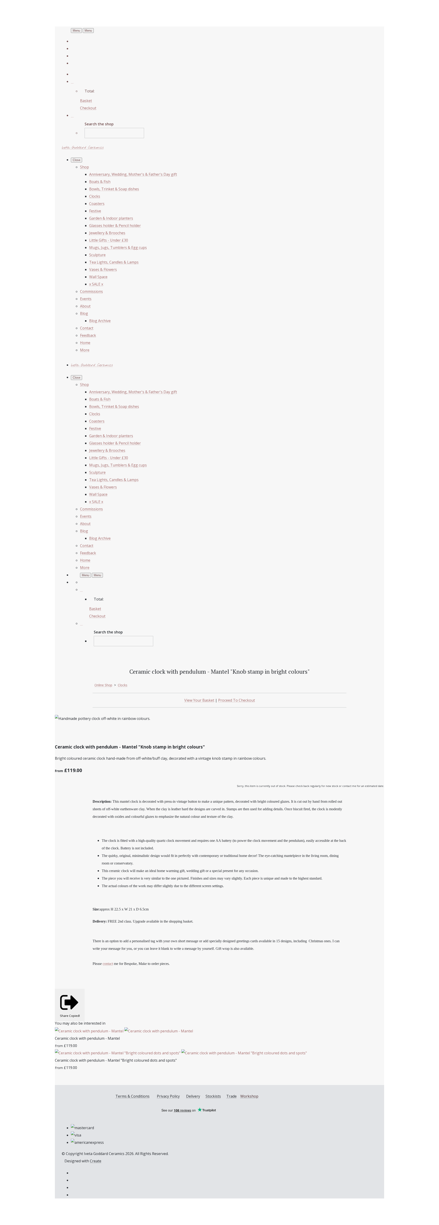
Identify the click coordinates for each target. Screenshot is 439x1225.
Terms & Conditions (132, 1096)
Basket (86, 100)
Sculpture (97, 254)
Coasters (96, 203)
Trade (231, 1096)
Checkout (88, 107)
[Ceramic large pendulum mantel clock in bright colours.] (80, 733)
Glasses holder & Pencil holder (115, 225)
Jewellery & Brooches (107, 232)
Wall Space (98, 276)
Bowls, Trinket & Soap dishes (114, 188)
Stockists (213, 1096)
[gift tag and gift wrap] (133, 733)
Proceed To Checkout (236, 700)
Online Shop (103, 685)
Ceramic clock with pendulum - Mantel (87, 1038)
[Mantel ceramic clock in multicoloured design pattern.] (98, 733)
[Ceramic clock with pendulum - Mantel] (124, 1031)
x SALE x (96, 284)
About (85, 306)
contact (108, 964)
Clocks (94, 196)
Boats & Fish (99, 181)
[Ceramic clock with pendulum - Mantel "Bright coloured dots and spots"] (181, 1052)
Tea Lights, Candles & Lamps (114, 262)
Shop (84, 167)
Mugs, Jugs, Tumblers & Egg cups (118, 247)
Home (85, 342)
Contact (86, 328)
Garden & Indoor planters (111, 218)
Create (95, 1160)
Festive (95, 210)
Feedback (88, 335)
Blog (84, 313)
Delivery (193, 1096)
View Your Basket (199, 700)
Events (85, 298)
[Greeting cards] (151, 733)
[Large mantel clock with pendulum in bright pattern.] (115, 733)
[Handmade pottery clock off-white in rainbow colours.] (62, 733)
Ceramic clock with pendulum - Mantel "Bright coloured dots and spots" (116, 1060)
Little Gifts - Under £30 (108, 240)
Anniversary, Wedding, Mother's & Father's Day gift (133, 174)
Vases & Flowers (103, 269)
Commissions (91, 291)
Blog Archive (100, 320)
